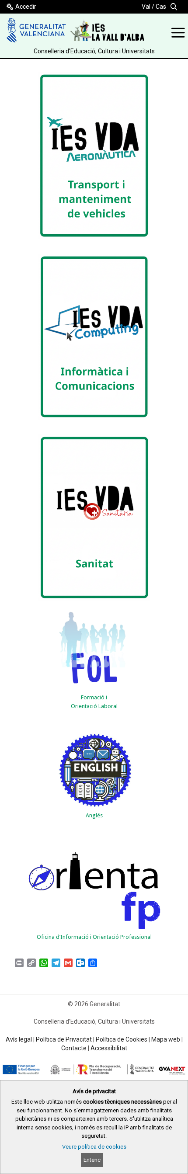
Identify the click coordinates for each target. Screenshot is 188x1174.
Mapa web (165, 1039)
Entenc (92, 1160)
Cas (161, 6)
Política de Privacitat (64, 1039)
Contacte (74, 1048)
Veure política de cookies (94, 1146)
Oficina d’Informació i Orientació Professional (94, 937)
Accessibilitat (109, 1048)
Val (146, 6)
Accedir (25, 6)
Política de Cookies (121, 1039)
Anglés (94, 815)
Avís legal (19, 1039)
